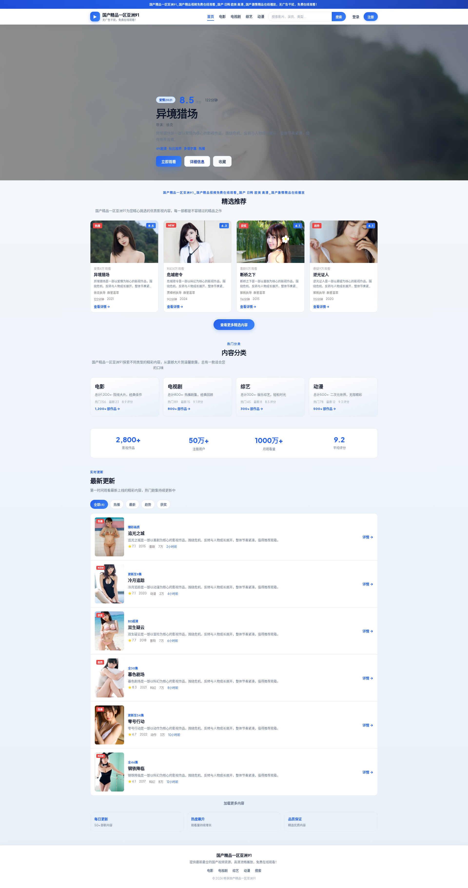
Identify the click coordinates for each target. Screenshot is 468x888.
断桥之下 (248, 274)
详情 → (367, 537)
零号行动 (136, 721)
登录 (355, 16)
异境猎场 (101, 274)
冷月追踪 (136, 580)
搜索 (339, 17)
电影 (222, 16)
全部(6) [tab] (99, 504)
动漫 (260, 16)
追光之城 (136, 533)
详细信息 (197, 161)
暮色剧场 (136, 674)
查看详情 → (102, 307)
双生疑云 (136, 627)
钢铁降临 (136, 768)
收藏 (222, 161)
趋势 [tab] (148, 504)
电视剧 (236, 16)
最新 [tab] (132, 504)
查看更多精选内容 (234, 324)
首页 (210, 16)
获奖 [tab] (163, 504)
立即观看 (168, 161)
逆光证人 (321, 274)
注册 (371, 17)
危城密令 (175, 274)
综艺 (249, 16)
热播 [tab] (117, 504)
